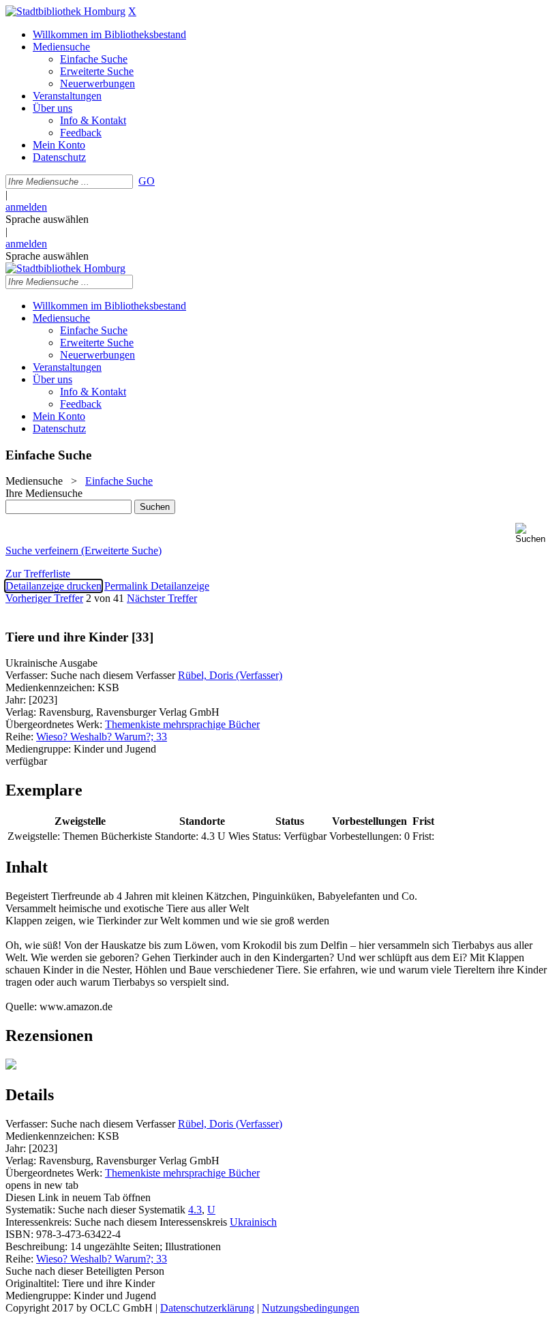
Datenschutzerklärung (207, 1308)
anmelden (26, 207)
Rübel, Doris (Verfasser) (230, 675)
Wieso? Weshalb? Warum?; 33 (101, 736)
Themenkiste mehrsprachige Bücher (182, 724)
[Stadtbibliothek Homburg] (65, 11)
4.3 (195, 1209)
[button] (534, 533)
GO (146, 181)
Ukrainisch (253, 1222)
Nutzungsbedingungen (310, 1308)
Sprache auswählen (47, 219)
